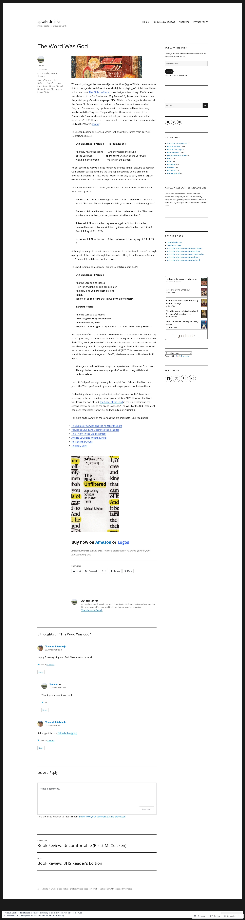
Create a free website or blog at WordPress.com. (71, 889)
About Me (184, 21)
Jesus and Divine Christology (178, 290)
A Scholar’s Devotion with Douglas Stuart (184, 248)
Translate (185, 356)
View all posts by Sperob (92, 610)
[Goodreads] (184, 378)
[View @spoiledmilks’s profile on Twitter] (173, 122)
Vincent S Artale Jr (55, 646)
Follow (169, 71)
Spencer (53, 684)
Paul (169, 161)
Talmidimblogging (67, 733)
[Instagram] (192, 378)
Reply (41, 672)
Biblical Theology (174, 149)
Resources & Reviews (164, 21)
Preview (170, 167)
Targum (47, 89)
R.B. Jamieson (172, 317)
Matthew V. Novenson (175, 282)
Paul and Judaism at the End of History (182, 279)
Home (145, 21)
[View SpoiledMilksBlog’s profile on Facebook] (167, 122)
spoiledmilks (49, 21)
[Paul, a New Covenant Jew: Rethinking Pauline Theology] (204, 303)
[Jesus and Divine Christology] (204, 292)
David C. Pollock (173, 327)
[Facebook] (168, 378)
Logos (45, 86)
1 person (50, 665)
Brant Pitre (171, 292)
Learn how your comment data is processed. (102, 816)
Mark (169, 158)
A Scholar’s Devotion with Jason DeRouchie (185, 254)
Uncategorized (173, 173)
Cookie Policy (58, 915)
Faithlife (50, 83)
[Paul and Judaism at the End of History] (204, 281)
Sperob (40, 65)
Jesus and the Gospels (177, 155)
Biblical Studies (43, 73)
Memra (52, 86)
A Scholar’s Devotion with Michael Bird (183, 260)
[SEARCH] (205, 105)
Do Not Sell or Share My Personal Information (112, 889)
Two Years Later (174, 245)
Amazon (103, 542)
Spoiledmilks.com (174, 242)
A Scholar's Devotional (177, 143)
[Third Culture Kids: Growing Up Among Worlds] (204, 324)
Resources (172, 170)
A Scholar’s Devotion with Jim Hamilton (183, 251)
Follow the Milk (176, 47)
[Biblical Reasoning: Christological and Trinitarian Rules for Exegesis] (204, 313)
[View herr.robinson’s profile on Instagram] (179, 122)
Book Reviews (173, 152)
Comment (146, 809)
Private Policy (200, 21)
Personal (171, 164)
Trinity (46, 92)
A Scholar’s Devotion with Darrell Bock (183, 257)
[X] (176, 378)
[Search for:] (184, 105)
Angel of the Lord (44, 80)
